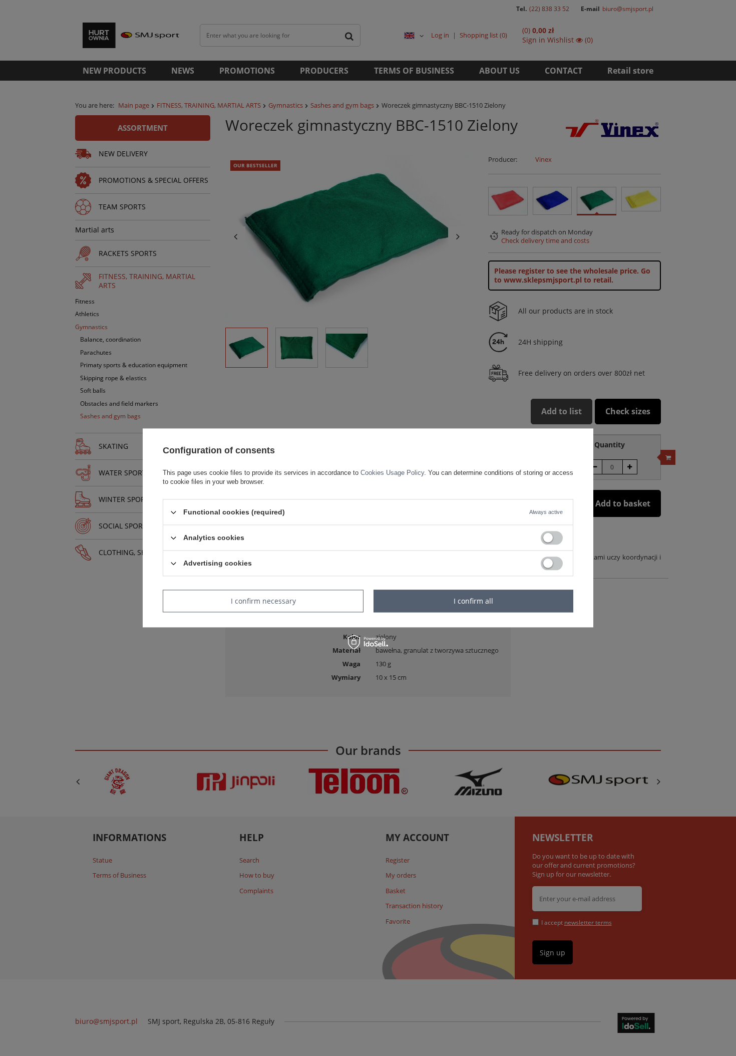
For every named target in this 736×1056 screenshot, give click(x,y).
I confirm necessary (263, 601)
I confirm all (473, 601)
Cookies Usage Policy (392, 472)
